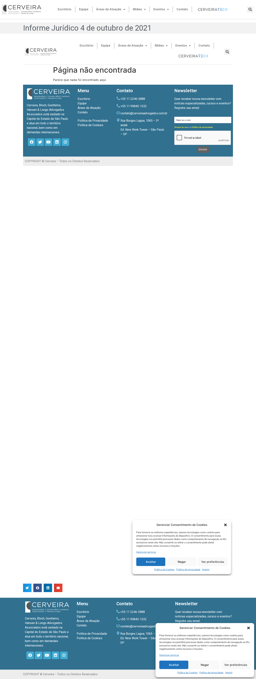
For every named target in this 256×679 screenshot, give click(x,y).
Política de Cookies (187, 672)
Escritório (64, 9)
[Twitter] (38, 655)
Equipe (83, 9)
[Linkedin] (55, 655)
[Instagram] (64, 655)
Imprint (228, 672)
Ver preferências (235, 665)
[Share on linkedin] (48, 588)
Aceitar (174, 665)
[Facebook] (30, 655)
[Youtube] (47, 655)
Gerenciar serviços (169, 655)
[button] (248, 628)
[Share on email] (58, 588)
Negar (205, 665)
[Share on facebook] (37, 588)
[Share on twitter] (27, 588)
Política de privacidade (211, 672)
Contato (182, 9)
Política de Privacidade (92, 633)
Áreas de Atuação (108, 9)
